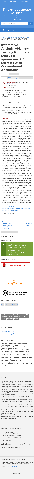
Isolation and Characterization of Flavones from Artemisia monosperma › (26, 225)
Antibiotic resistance (14, 207)
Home (4, 1)
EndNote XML (7, 304)
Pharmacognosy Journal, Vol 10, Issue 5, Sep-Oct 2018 (17, 37)
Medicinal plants (6, 210)
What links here (14, 74)
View (6, 74)
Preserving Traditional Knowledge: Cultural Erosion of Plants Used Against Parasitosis (15, 347)
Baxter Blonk (5, 100)
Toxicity (18, 210)
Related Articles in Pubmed (8, 334)
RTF (17, 304)
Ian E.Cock (14, 100)
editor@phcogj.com (12, 466)
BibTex (12, 231)
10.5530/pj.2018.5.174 (11, 83)
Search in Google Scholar (7, 331)
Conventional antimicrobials (9, 208)
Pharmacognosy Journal (17, 11)
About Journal (12, 1)
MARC (12, 304)
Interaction (20, 208)
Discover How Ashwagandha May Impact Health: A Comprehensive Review (14, 355)
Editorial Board (24, 1)
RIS (14, 304)
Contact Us (15, 5)
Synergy (13, 210)
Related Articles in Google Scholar (10, 333)
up (16, 221)
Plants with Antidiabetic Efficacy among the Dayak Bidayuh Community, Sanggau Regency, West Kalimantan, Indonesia (16, 358)
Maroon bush (27, 208)
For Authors (6, 5)
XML (17, 231)
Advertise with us (17, 473)
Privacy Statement (17, 476)
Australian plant (24, 207)
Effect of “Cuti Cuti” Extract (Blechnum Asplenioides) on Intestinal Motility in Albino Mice (15, 344)
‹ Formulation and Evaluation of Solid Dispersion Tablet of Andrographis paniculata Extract (7, 225)
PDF (9, 213)
